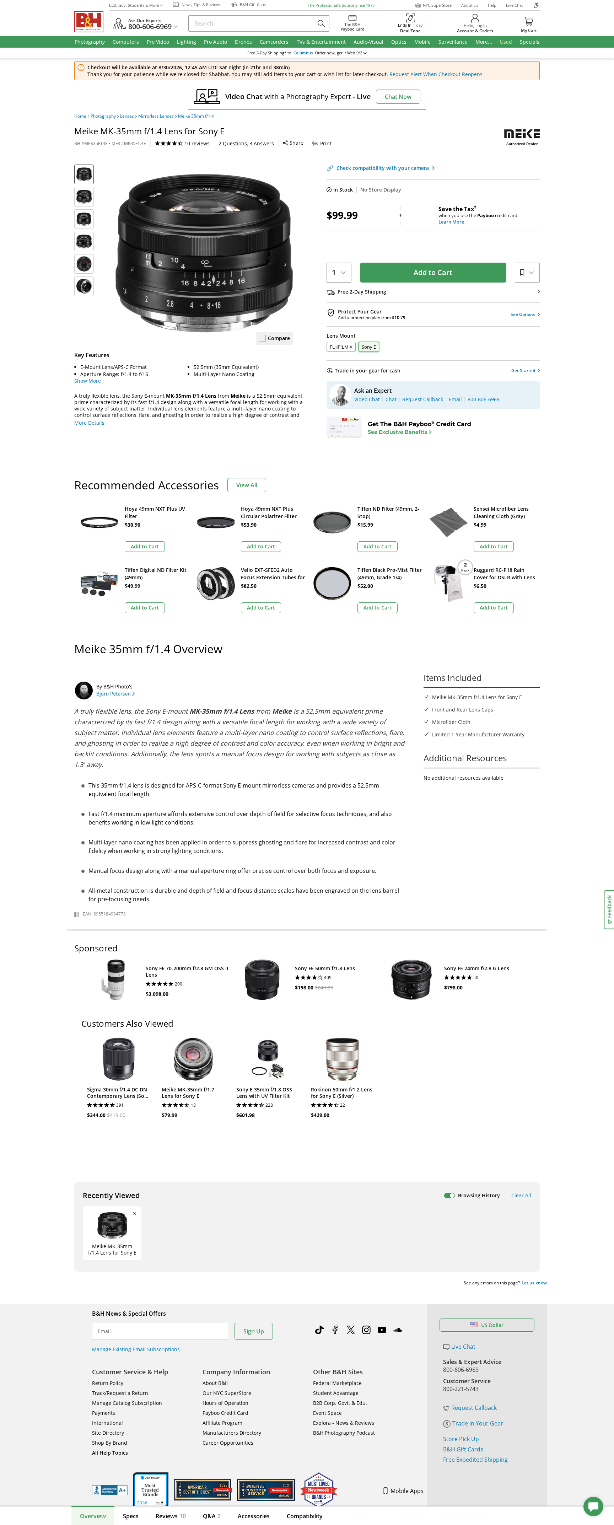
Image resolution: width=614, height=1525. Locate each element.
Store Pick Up (461, 1439)
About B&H (215, 1383)
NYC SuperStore (437, 5)
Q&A (212, 1516)
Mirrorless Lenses (156, 116)
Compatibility (305, 1516)
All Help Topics (110, 1452)
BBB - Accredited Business (110, 1490)
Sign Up (253, 1331)
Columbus (303, 52)
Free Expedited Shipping (475, 1460)
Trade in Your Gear (477, 1423)
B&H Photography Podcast (344, 1432)
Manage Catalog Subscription (127, 1403)
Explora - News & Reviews (343, 1422)
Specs (131, 1516)
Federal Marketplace (337, 1383)
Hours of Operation (225, 1403)
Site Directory (108, 1432)
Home (80, 116)
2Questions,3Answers (246, 143)
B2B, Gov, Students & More (134, 5)
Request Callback (474, 1408)
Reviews (171, 1516)
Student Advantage (336, 1393)
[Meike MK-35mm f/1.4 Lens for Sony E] (204, 253)
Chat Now (398, 97)
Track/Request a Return (120, 1393)
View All (246, 485)
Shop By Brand (109, 1442)
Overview (93, 1516)
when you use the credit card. (478, 215)
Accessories (254, 1516)
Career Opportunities (228, 1442)
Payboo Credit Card (225, 1412)
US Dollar (492, 1325)
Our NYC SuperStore (227, 1393)
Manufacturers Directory (232, 1432)
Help (492, 5)
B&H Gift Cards (463, 1449)
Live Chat (514, 5)
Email (104, 1331)
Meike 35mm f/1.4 (196, 116)
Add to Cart (433, 272)
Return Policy (107, 1383)
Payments (103, 1412)
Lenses (127, 116)
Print (326, 143)
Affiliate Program (222, 1422)
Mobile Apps (407, 1491)
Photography (103, 116)
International (107, 1422)
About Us (469, 5)
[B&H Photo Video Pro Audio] (91, 21)
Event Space (327, 1412)
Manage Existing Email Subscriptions (136, 1349)
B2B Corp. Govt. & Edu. (340, 1403)
